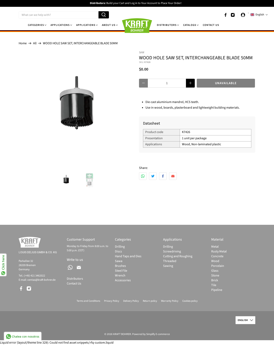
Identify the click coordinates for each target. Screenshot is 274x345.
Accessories (123, 280)
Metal (215, 246)
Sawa (118, 261)
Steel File (121, 270)
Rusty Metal (219, 251)
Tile (213, 285)
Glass (214, 270)
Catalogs (189, 25)
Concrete (217, 256)
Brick (214, 280)
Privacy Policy (111, 301)
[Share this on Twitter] (153, 176)
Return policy (150, 301)
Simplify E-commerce (158, 334)
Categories (36, 25)
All (35, 43)
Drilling (120, 246)
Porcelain (217, 266)
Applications (60, 25)
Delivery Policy (131, 301)
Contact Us (211, 25)
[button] (259, 14)
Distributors (167, 25)
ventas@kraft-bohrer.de (41, 280)
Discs (118, 251)
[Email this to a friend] (173, 176)
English (243, 320)
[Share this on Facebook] (163, 176)
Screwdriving (172, 251)
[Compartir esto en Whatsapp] (143, 176)
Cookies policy (190, 301)
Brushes (120, 266)
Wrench (120, 275)
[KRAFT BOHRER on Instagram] (233, 15)
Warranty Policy (169, 301)
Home (23, 43)
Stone (215, 275)
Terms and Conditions (88, 301)
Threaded (169, 261)
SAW (141, 52)
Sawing (168, 266)
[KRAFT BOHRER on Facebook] (225, 15)
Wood (215, 261)
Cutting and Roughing (177, 256)
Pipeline (216, 290)
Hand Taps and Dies (128, 256)
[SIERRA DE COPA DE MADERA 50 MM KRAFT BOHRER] (77, 108)
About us (108, 25)
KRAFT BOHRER (122, 334)
